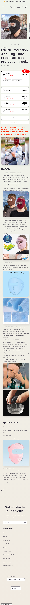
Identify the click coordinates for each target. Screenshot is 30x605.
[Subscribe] (25, 522)
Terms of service (8, 565)
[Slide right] (18, 44)
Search (5, 533)
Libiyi (20, 593)
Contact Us (6, 540)
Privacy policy (7, 551)
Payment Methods (8, 555)
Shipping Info (7, 562)
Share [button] (4, 490)
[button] (3, 7)
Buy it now (15, 122)
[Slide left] (11, 44)
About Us (6, 536)
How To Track (7, 544)
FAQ (4, 547)
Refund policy (7, 558)
